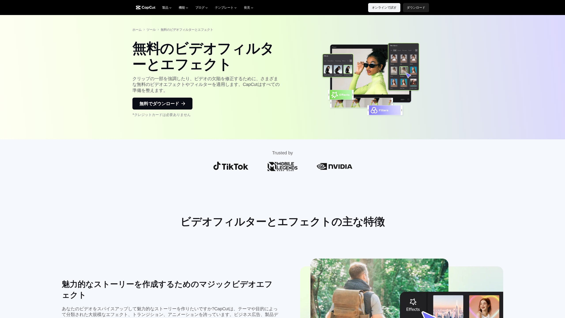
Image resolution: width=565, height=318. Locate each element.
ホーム (137, 29)
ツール (151, 29)
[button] (416, 7)
